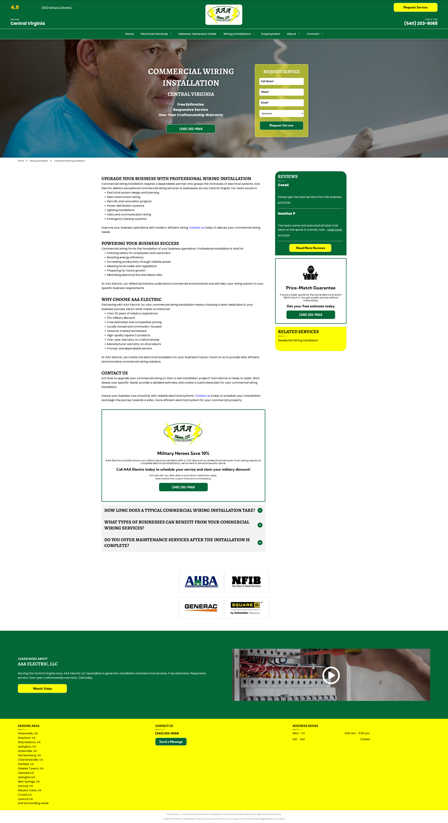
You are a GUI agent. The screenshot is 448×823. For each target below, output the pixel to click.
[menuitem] (129, 34)
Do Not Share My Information (196, 814)
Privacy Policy (173, 814)
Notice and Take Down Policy (242, 814)
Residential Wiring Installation (298, 340)
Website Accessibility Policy (269, 814)
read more (334, 230)
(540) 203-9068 (421, 23)
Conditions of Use (219, 814)
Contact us (196, 228)
